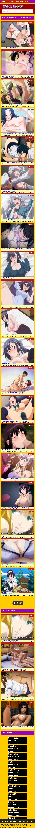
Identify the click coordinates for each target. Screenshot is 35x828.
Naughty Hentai (14, 786)
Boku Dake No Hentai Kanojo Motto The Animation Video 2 (18, 76)
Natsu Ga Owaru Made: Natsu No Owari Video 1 (15, 421)
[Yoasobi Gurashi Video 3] (17, 293)
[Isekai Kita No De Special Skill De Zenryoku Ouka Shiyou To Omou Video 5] (17, 120)
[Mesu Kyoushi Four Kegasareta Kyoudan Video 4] (17, 494)
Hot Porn (11, 767)
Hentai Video (13, 773)
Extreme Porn (13, 757)
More (26, 1)
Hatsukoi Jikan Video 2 (8, 220)
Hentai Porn (13, 765)
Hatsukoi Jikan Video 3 (8, 191)
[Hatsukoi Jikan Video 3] (17, 178)
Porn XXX (12, 794)
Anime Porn (19, 1)
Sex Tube (12, 802)
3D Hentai (12, 743)
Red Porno (12, 799)
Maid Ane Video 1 (7, 593)
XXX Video (12, 818)
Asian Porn (12, 746)
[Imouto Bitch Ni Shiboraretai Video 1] (17, 465)
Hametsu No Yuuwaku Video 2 (10, 47)
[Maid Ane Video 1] (17, 580)
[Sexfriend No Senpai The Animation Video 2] (17, 379)
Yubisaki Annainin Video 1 (9, 564)
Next (19, 603)
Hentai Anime (13, 770)
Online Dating (13, 738)
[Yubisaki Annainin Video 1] (17, 551)
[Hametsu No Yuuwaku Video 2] (17, 34)
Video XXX (12, 810)
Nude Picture (13, 791)
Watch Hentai (13, 815)
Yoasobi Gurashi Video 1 (9, 363)
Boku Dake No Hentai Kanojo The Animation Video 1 (16, 105)
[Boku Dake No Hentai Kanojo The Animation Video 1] (17, 91)
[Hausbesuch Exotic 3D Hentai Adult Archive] (17, 656)
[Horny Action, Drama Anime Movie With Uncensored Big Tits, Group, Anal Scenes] (17, 684)
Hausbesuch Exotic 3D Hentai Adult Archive (14, 669)
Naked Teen (13, 789)
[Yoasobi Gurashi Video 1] (17, 350)
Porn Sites (12, 741)
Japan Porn (12, 781)
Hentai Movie (13, 775)
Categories (10, 1)
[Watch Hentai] (12, 6)
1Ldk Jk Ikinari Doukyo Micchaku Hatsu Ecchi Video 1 (17, 248)
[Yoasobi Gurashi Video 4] (17, 264)
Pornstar (11, 797)
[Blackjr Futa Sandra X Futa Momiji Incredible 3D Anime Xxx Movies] (17, 713)
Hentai (10, 762)
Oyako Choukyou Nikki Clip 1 (10, 536)
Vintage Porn (13, 807)
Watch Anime (13, 813)
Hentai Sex (12, 778)
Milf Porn (12, 783)
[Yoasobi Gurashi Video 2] (17, 321)
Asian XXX (12, 751)
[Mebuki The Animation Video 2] (17, 436)
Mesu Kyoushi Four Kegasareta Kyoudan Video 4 (16, 507)
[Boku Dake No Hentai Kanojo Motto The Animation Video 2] (17, 63)
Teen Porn (12, 805)
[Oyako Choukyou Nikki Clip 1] (17, 522)
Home (3, 1)
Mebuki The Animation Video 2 (10, 450)
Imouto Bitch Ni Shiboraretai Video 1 (12, 478)
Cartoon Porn (13, 754)
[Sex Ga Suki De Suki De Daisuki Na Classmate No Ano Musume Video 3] (17, 149)
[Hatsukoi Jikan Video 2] (17, 206)
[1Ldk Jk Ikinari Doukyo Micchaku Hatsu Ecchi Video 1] (17, 235)
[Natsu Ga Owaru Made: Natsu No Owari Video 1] (17, 408)
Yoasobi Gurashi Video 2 (9, 335)
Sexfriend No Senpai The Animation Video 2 (14, 392)
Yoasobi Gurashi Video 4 (9, 277)
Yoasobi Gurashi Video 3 (9, 306)
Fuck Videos (13, 759)
